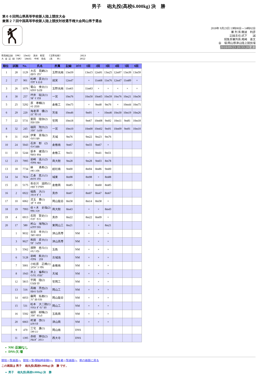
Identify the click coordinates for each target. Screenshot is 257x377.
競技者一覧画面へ (66, 360)
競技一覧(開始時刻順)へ (38, 360)
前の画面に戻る (89, 360)
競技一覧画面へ (11, 360)
